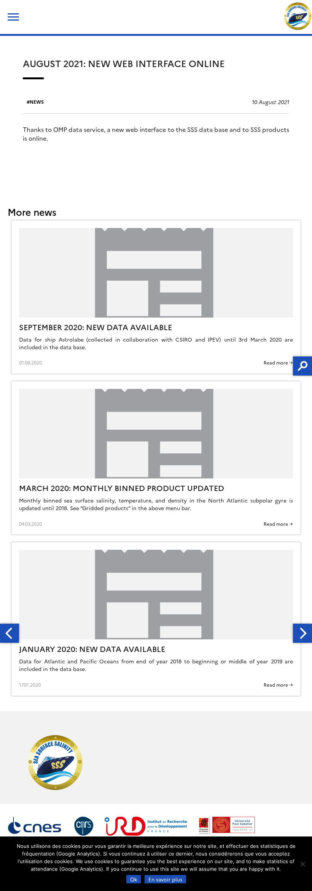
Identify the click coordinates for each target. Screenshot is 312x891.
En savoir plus (165, 879)
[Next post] (302, 633)
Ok (133, 879)
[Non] (302, 864)
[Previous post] (9, 633)
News (37, 101)
